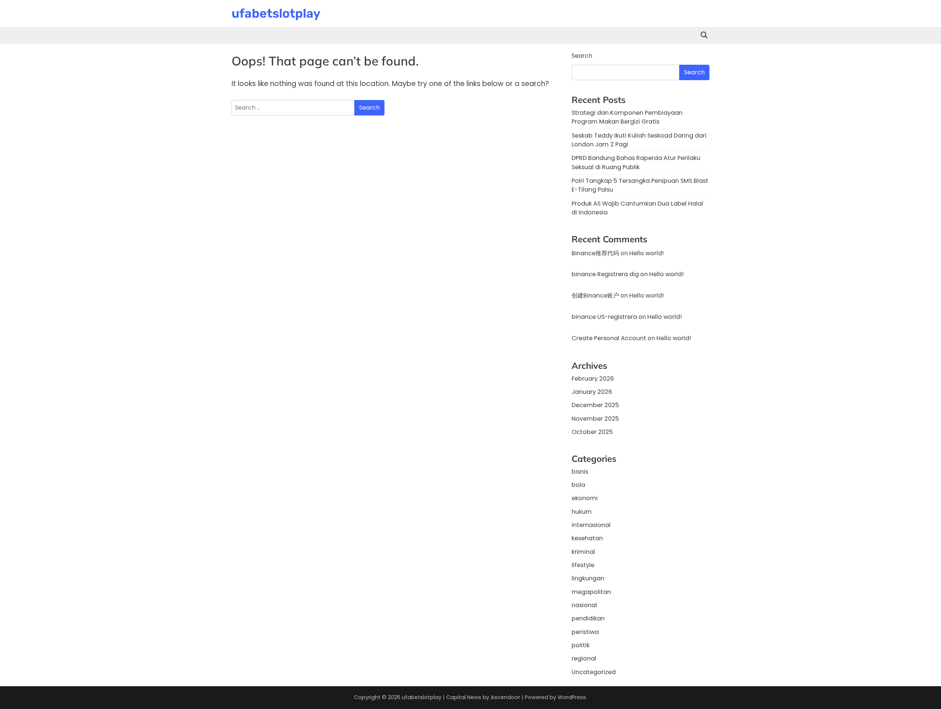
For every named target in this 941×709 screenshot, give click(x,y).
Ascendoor (505, 697)
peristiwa (585, 632)
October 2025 (592, 432)
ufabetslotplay (276, 13)
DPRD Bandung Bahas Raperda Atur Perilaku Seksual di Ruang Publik (636, 162)
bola (578, 485)
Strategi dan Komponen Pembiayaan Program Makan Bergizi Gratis (627, 117)
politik (581, 645)
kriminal (583, 552)
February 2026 (593, 378)
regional (584, 658)
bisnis (580, 471)
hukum (582, 511)
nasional (584, 605)
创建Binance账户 (595, 295)
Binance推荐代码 (595, 253)
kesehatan (587, 538)
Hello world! (646, 253)
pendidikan (588, 618)
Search (582, 55)
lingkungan (588, 578)
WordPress (572, 697)
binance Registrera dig (605, 274)
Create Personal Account (609, 338)
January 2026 (592, 392)
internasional (591, 525)
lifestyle (583, 565)
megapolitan (591, 592)
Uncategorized (594, 672)
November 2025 (595, 418)
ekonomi (585, 498)
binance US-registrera (604, 317)
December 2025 (595, 405)
